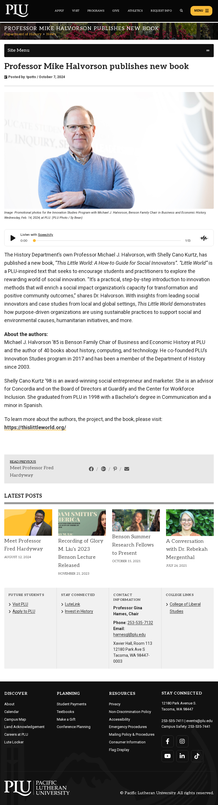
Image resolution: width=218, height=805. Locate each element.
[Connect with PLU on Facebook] (168, 741)
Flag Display (119, 750)
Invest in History (79, 611)
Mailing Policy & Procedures (131, 734)
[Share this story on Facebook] (92, 469)
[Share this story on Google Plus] (104, 469)
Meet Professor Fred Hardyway (32, 471)
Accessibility (119, 719)
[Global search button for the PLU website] (181, 11)
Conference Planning (74, 727)
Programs (95, 10)
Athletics (135, 10)
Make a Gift (66, 719)
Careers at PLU (16, 734)
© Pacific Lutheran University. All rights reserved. (167, 793)
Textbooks (65, 712)
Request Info (161, 10)
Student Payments (71, 704)
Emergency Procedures (128, 727)
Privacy (114, 704)
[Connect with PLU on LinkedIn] (182, 756)
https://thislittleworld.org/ (35, 427)
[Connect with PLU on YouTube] (168, 756)
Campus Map (15, 719)
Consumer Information (127, 742)
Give (116, 10)
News (51, 34)
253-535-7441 (199, 726)
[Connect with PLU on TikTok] (197, 756)
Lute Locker (14, 742)
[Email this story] (126, 469)
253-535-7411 (173, 721)
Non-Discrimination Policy (130, 712)
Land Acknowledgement (24, 727)
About (9, 704)
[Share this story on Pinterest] (115, 469)
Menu (198, 10)
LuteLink (72, 604)
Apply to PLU (23, 611)
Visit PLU (20, 604)
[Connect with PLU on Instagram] (182, 741)
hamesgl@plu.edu (129, 634)
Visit (75, 10)
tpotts (31, 77)
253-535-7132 (140, 622)
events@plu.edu (199, 721)
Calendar (11, 712)
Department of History (23, 34)
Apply (59, 10)
